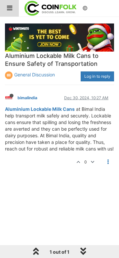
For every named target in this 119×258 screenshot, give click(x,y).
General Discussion (34, 74)
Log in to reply (97, 76)
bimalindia (27, 97)
